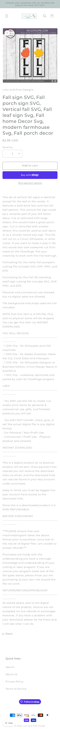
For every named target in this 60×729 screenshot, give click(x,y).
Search (10, 667)
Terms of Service (16, 688)
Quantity (8, 147)
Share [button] (9, 633)
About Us (11, 674)
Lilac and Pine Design (34, 726)
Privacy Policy (14, 681)
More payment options (30, 183)
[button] (6, 16)
